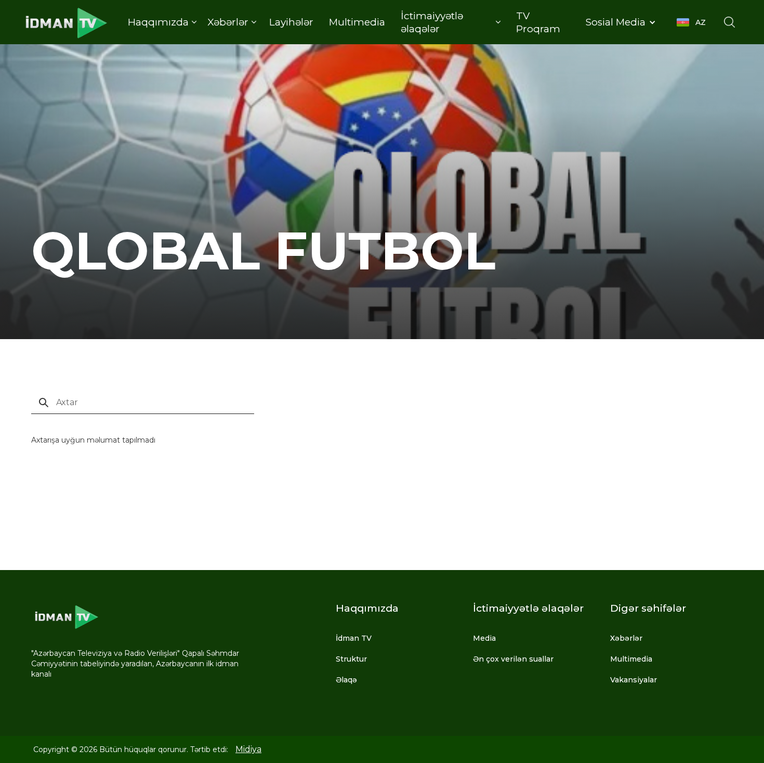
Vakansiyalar (633, 679)
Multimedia (357, 22)
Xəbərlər (626, 638)
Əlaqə (346, 679)
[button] (162, 22)
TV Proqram (538, 22)
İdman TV (354, 638)
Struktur (351, 659)
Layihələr (291, 22)
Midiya (248, 749)
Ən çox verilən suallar (513, 659)
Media (484, 638)
